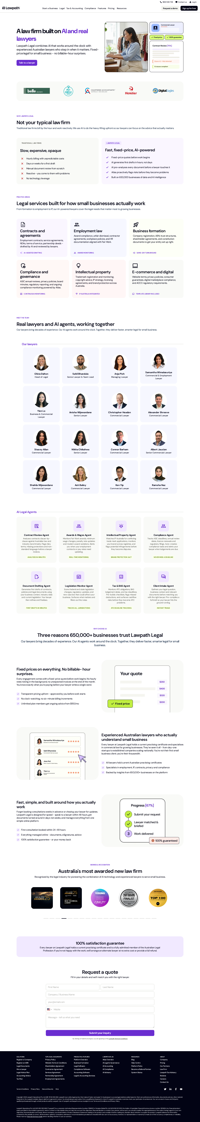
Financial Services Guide (34, 1116)
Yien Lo (41, 410)
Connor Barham (119, 449)
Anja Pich (119, 373)
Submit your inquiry (100, 1033)
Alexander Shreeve (158, 412)
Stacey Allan (41, 449)
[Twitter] (165, 1089)
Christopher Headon (119, 412)
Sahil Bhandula (80, 373)
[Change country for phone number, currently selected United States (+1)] (49, 1009)
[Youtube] (181, 1089)
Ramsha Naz (158, 485)
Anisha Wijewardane (80, 412)
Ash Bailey (80, 485)
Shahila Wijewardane (41, 485)
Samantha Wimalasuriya (158, 372)
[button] (45, 918)
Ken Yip (120, 485)
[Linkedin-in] (170, 1089)
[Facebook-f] (175, 1089)
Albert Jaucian (159, 449)
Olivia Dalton (41, 373)
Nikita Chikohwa (80, 449)
